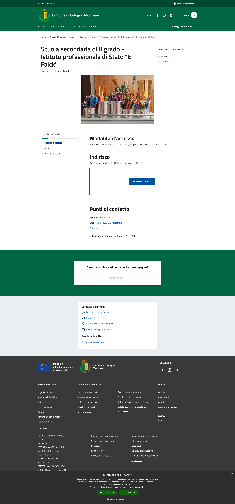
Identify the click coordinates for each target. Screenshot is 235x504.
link (143, 487)
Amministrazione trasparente (145, 436)
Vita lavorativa (84, 411)
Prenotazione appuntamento (104, 436)
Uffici (40, 402)
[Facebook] (156, 15)
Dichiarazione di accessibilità (145, 455)
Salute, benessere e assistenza (132, 406)
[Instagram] (163, 15)
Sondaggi (95, 445)
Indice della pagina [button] (52, 134)
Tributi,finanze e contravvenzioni (133, 402)
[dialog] (117, 487)
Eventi (161, 420)
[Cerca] (194, 15)
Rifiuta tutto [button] (128, 492)
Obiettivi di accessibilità (142, 450)
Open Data (137, 460)
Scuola (83, 36)
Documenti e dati (45, 421)
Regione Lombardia (46, 3)
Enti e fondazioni (45, 407)
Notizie (161, 392)
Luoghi (73, 36)
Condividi (163, 49)
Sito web (94, 228)
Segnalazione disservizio (102, 441)
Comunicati (163, 397)
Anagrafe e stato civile (88, 392)
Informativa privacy (140, 441)
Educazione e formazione (129, 392)
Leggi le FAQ (97, 450)
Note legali (136, 445)
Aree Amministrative (47, 397)
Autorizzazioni (124, 411)
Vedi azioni (177, 49)
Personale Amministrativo (50, 416)
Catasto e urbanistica (87, 402)
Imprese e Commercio (88, 397)
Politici (41, 411)
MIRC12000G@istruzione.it (109, 222)
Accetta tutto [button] (107, 493)
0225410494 (105, 217)
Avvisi (161, 402)
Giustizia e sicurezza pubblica (131, 397)
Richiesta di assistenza (101, 455)
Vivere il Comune (58, 36)
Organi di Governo (46, 392)
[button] (117, 499)
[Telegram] (170, 15)
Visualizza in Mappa (141, 181)
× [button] (232, 474)
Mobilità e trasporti (86, 407)
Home (43, 36)
